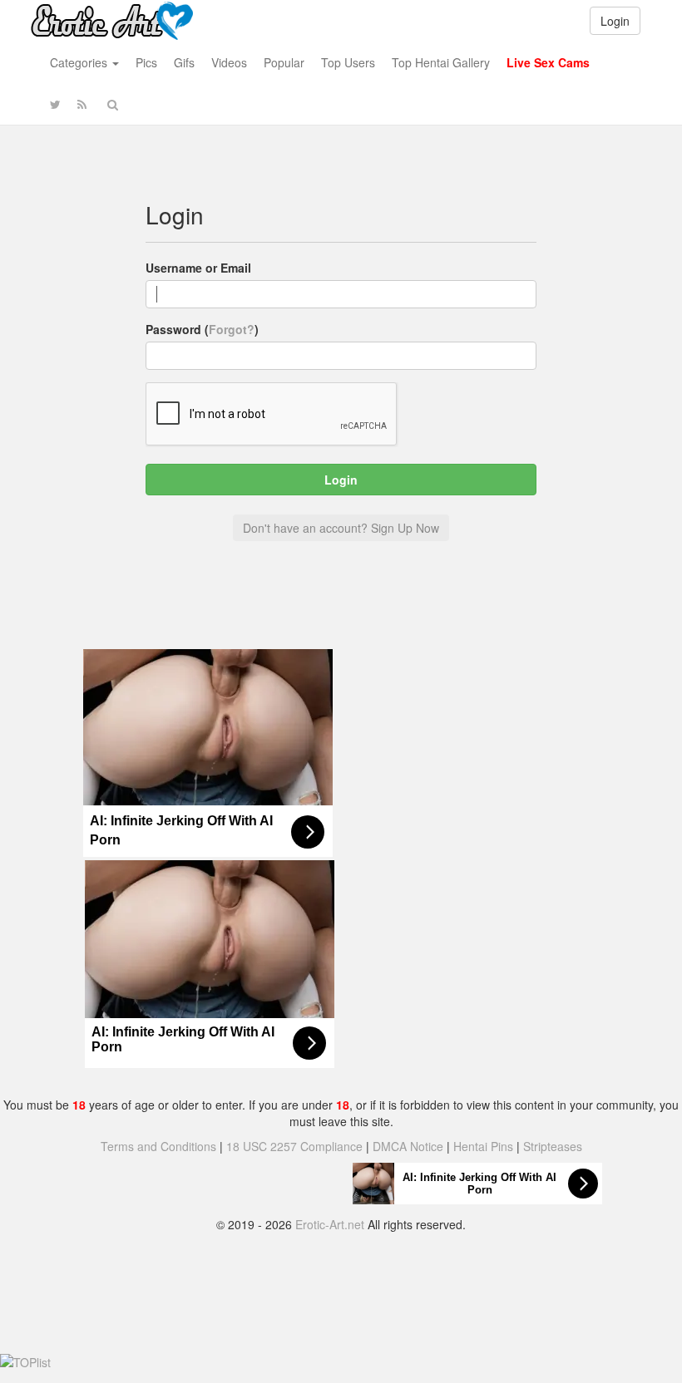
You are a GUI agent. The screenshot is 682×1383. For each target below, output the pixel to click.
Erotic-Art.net (329, 1224)
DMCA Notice (408, 1146)
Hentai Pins (483, 1146)
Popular (284, 62)
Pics (146, 62)
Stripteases (552, 1146)
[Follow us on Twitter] (55, 104)
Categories (80, 62)
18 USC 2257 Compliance (294, 1146)
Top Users (348, 62)
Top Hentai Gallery (441, 62)
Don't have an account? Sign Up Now (341, 527)
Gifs (184, 62)
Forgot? (232, 329)
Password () (202, 329)
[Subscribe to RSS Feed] (82, 104)
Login (615, 20)
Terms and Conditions (158, 1146)
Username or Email (198, 267)
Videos (229, 62)
